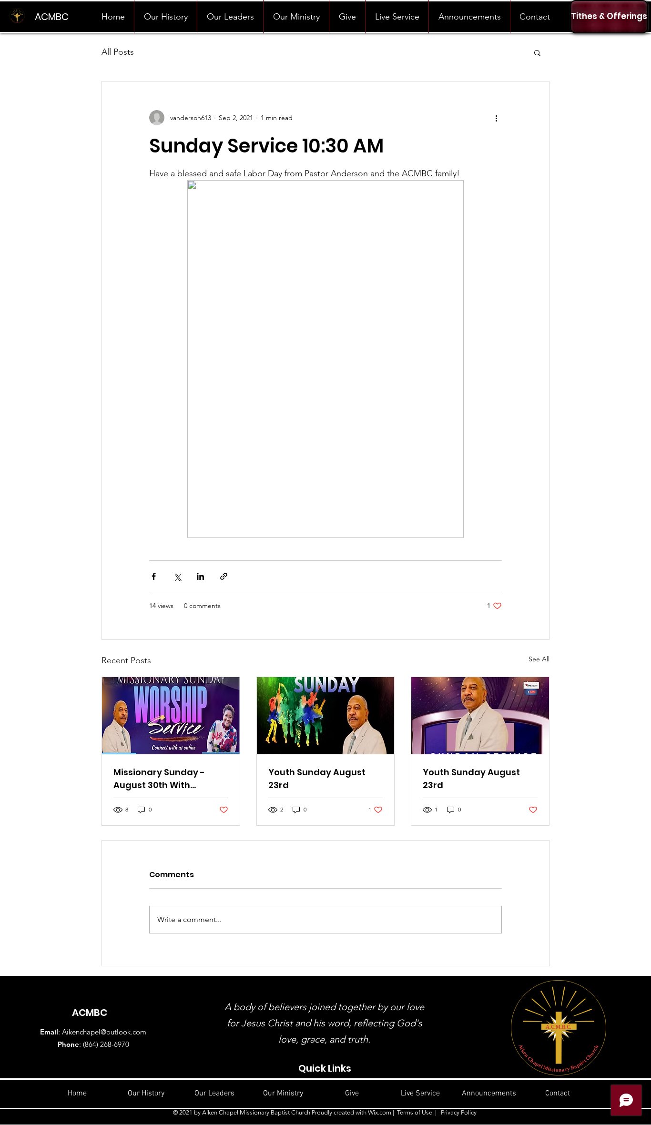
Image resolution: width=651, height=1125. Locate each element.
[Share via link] (223, 576)
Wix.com (379, 1112)
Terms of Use (414, 1112)
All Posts (118, 52)
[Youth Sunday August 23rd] (326, 715)
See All (539, 659)
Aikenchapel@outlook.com (104, 1031)
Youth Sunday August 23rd (317, 778)
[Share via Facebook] (153, 576)
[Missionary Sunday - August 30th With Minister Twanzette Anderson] (171, 715)
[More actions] (496, 117)
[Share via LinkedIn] (200, 576)
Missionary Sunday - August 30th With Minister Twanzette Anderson (159, 778)
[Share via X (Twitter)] (177, 576)
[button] (537, 52)
